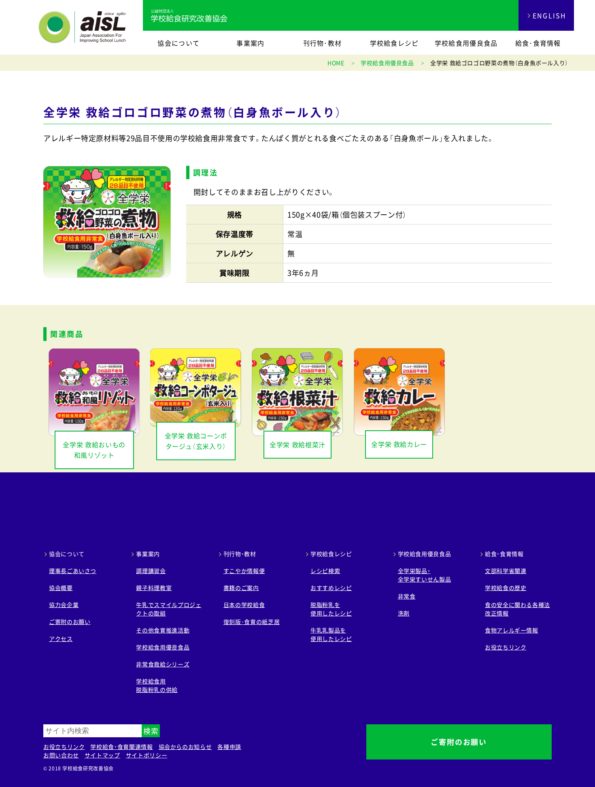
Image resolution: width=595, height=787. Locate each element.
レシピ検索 (325, 571)
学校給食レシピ (394, 43)
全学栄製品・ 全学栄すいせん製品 (424, 575)
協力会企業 (64, 605)
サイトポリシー (146, 755)
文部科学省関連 (505, 571)
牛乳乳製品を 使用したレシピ (331, 634)
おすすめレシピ (331, 588)
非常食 (407, 596)
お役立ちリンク (505, 647)
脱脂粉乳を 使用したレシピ (331, 609)
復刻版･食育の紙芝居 (251, 622)
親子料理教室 (154, 588)
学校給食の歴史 (505, 588)
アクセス (61, 639)
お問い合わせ (61, 755)
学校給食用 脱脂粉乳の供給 (156, 685)
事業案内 (250, 43)
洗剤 (404, 613)
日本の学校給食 (244, 605)
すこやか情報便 (244, 571)
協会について (178, 43)
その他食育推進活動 (162, 630)
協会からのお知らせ (185, 747)
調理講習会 (151, 571)
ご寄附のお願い (69, 622)
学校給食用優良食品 (466, 43)
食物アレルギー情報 (511, 630)
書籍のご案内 (241, 588)
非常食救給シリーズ (162, 664)
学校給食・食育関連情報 (121, 747)
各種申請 (229, 747)
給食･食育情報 (538, 43)
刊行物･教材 (322, 43)
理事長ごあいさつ (72, 571)
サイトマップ (102, 755)
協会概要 (61, 588)
